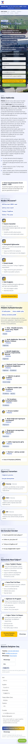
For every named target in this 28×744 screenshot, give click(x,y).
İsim (3, 677)
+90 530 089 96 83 (13, 651)
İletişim (17, 13)
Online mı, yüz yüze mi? (10, 539)
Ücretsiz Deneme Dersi (9, 296)
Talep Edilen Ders (7, 697)
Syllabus (19, 11)
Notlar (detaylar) (7, 716)
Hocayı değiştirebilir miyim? (11, 548)
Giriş (8, 11)
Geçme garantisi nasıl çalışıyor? (13, 535)
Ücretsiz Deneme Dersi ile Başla (9, 634)
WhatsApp (18, 8)
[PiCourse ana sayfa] (2, 2)
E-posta (4, 710)
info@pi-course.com (11, 653)
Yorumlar (3, 13)
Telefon (4, 703)
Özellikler (13, 11)
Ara (4, 664)
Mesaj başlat (13, 655)
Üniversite (5, 690)
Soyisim (4, 684)
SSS (8, 13)
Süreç (11, 13)
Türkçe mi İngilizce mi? (10, 544)
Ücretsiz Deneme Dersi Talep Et (13, 81)
